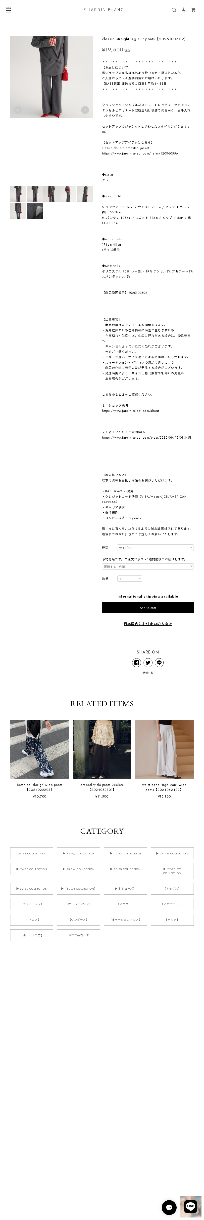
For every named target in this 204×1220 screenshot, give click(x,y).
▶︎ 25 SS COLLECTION (125, 853)
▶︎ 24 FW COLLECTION (172, 853)
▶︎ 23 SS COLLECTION (125, 869)
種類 (105, 548)
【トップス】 (172, 889)
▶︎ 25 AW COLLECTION (78, 853)
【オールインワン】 (78, 904)
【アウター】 (125, 904)
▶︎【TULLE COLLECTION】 (79, 889)
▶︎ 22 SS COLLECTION (32, 889)
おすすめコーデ (78, 935)
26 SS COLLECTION (31, 853)
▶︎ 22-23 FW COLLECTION (172, 871)
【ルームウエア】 (32, 935)
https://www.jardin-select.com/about (130, 411)
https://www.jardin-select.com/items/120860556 (140, 153)
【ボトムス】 (32, 920)
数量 (105, 579)
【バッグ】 (172, 920)
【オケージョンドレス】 (125, 920)
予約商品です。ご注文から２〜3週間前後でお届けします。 (144, 559)
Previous (18, 110)
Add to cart (148, 608)
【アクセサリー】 (172, 904)
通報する (148, 673)
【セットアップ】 (32, 904)
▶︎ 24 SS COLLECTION (31, 869)
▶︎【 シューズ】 (125, 889)
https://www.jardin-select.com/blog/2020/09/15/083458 (147, 437)
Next (85, 110)
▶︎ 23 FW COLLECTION (78, 869)
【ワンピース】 (78, 920)
